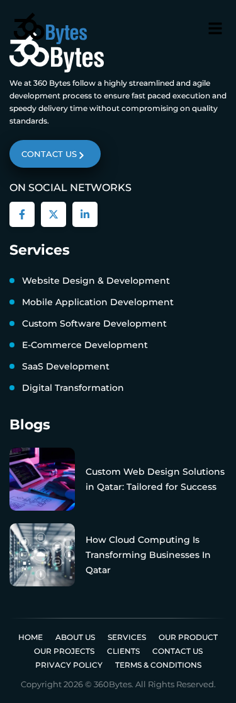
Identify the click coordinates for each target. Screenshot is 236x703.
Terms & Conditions (158, 665)
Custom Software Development (94, 323)
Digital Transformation (73, 387)
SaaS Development (66, 366)
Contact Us (177, 651)
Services (127, 637)
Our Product (188, 637)
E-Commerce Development (85, 345)
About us (75, 637)
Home (30, 637)
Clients (123, 651)
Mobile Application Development (98, 302)
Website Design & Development (96, 280)
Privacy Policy (69, 665)
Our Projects (64, 651)
